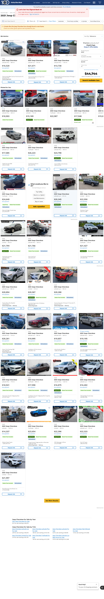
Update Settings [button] (97, 76)
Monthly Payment (85, 50)
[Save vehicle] (23, 42)
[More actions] (22, 82)
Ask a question (39, 206)
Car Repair (87, 2)
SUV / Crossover (14, 12)
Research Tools (76, 2)
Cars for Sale (46, 2)
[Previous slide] (3, 107)
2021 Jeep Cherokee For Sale (20, 521)
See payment (5, 68)
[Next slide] (101, 107)
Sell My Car (56, 2)
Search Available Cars (91, 80)
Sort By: (86, 36)
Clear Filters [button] (52, 21)
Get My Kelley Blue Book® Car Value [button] (91, 69)
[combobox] (13, 21)
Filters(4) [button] (32, 21)
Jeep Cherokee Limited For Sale (21, 535)
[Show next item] (74, 182)
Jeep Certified (85, 331)
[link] (18, 71)
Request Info (11, 82)
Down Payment (84, 60)
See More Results (52, 501)
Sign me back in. (34, 14)
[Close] (96, 584)
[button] (94, 3)
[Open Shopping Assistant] (102, 588)
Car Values (36, 2)
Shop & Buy (65, 2)
